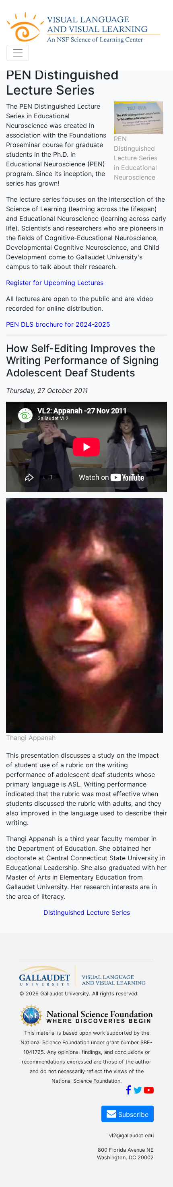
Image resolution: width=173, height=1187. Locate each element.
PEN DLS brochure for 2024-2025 (58, 324)
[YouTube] (149, 1091)
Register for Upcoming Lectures (54, 283)
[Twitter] (137, 1091)
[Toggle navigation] (17, 53)
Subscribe (132, 1114)
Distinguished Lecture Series (86, 912)
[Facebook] (128, 1091)
